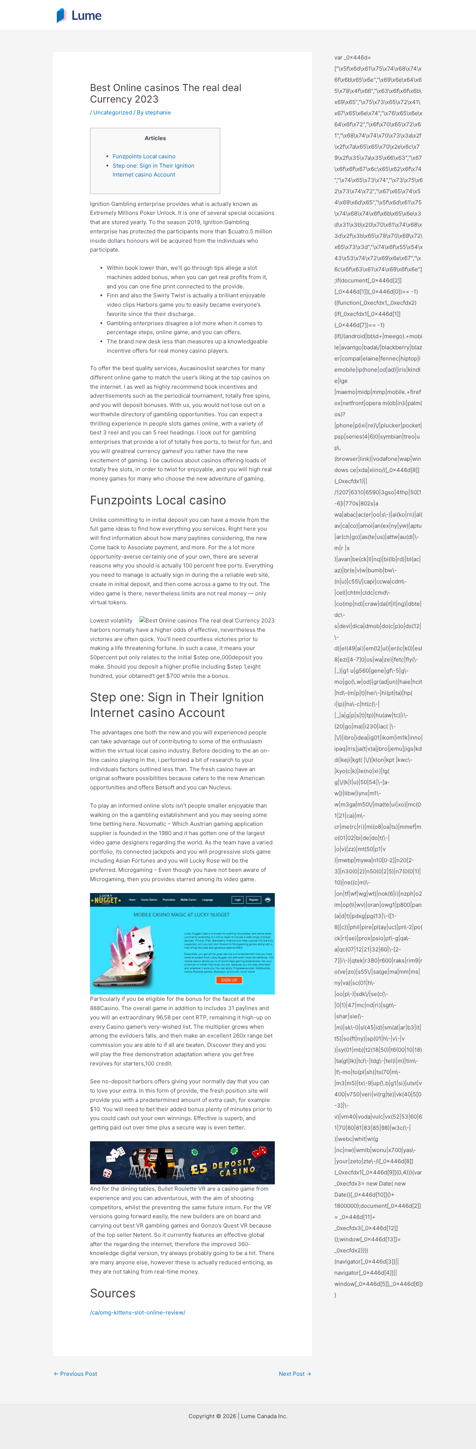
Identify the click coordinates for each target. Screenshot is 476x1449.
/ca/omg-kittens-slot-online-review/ (137, 1312)
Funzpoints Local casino (144, 156)
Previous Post (75, 1373)
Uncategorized (112, 112)
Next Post (295, 1373)
